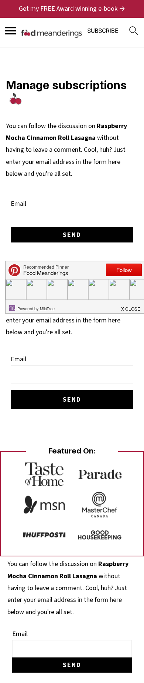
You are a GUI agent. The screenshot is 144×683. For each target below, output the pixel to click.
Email (18, 203)
